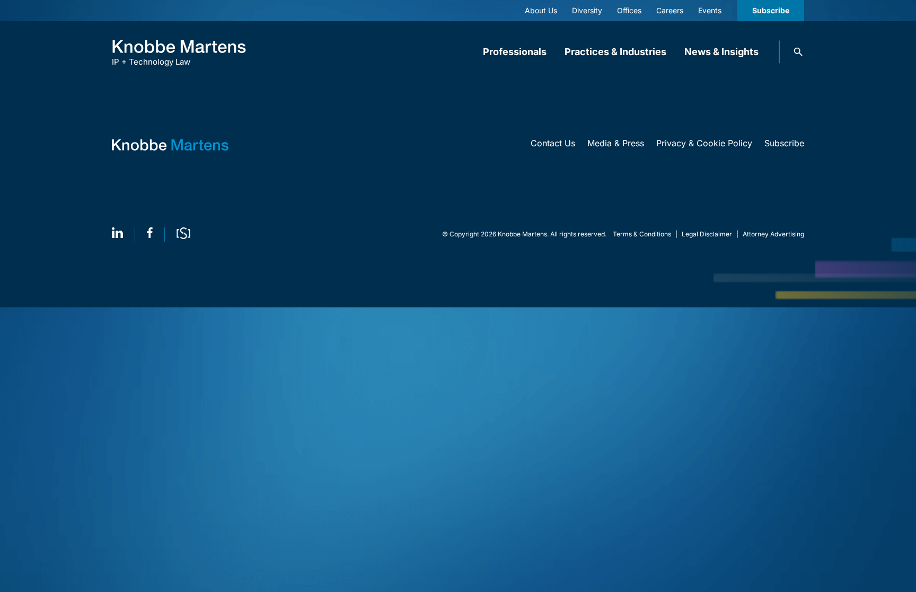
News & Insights (721, 51)
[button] (798, 52)
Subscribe (770, 10)
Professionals (515, 51)
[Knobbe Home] (170, 145)
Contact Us (553, 143)
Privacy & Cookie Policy (704, 143)
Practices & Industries (615, 51)
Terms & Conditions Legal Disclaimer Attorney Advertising (708, 234)
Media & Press (615, 143)
